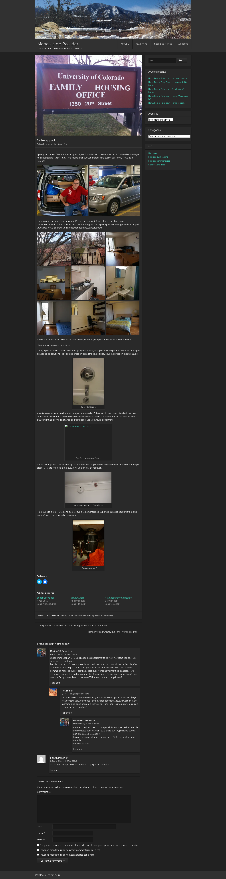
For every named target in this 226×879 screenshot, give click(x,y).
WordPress (40, 875)
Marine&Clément (59, 651)
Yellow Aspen (78, 598)
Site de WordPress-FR (158, 165)
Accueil (125, 44)
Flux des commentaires (159, 161)
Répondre (55, 683)
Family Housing (105, 615)
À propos (183, 44)
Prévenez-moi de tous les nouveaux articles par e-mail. (67, 855)
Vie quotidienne (81, 615)
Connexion (153, 153)
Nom (40, 826)
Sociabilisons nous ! (47, 598)
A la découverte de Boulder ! (119, 598)
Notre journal (67, 615)
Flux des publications (158, 157)
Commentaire (44, 792)
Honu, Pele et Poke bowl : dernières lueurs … (168, 78)
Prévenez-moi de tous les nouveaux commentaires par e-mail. (71, 850)
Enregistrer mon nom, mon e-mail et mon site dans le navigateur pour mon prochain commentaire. (89, 845)
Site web (41, 839)
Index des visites (163, 44)
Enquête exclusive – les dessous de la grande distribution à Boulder (72, 625)
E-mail (41, 833)
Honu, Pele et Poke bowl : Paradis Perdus (166, 103)
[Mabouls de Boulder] (113, 38)
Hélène (66, 144)
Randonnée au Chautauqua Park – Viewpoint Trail (114, 632)
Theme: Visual (53, 875)
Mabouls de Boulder (58, 44)
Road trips (141, 44)
